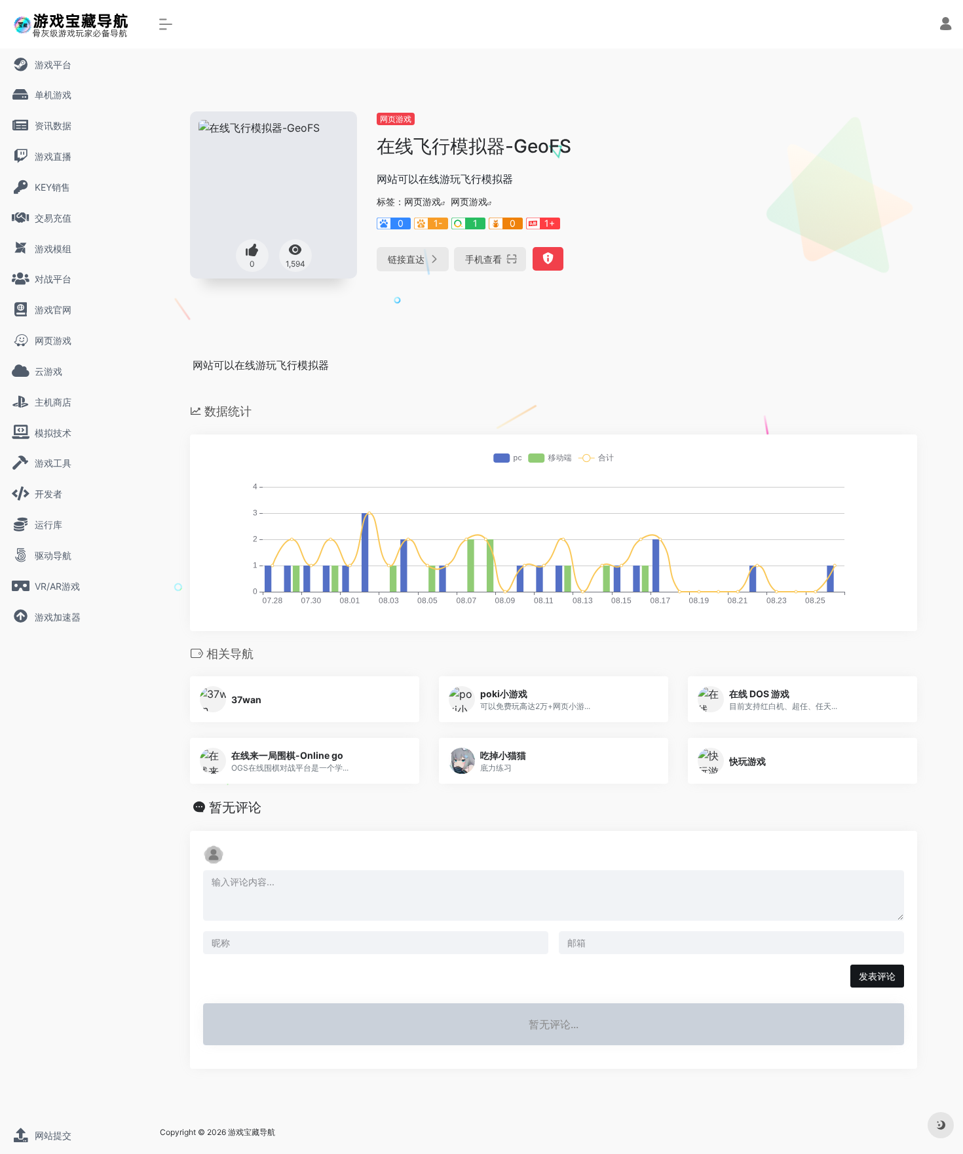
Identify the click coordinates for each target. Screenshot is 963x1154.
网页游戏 (395, 119)
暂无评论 (235, 807)
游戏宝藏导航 (251, 1132)
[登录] (946, 25)
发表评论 (877, 976)
